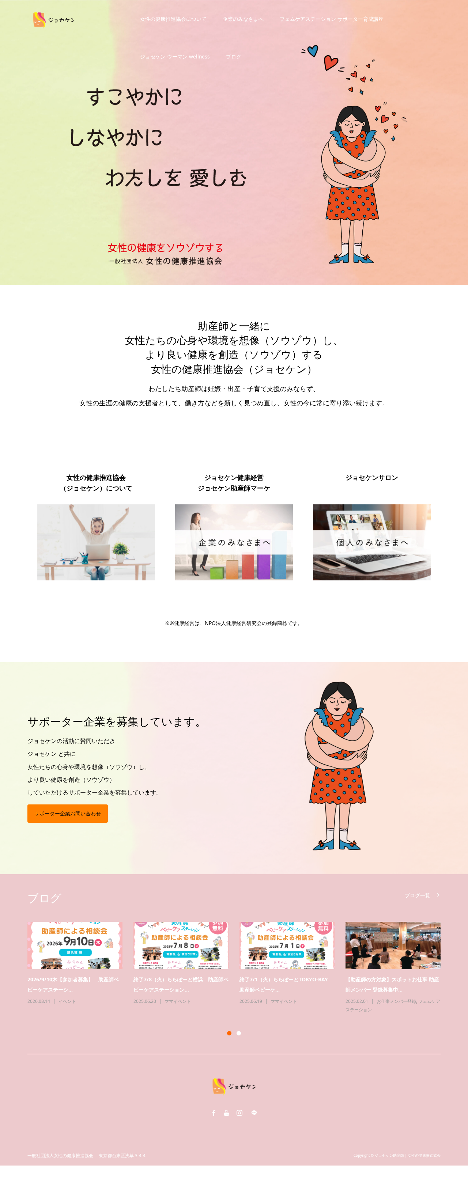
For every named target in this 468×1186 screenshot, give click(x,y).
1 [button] (229, 1033)
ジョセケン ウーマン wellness (175, 56)
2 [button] (239, 1033)
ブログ (233, 56)
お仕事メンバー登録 (198, 1001)
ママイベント (85, 1001)
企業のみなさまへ (243, 18)
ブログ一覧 (417, 895)
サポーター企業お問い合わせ (67, 813)
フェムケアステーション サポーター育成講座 (332, 18)
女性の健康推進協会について (173, 18)
